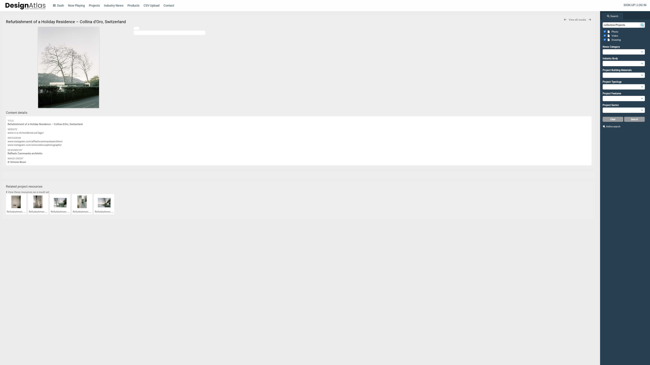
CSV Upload (151, 5)
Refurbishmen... (16, 211)
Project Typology (612, 81)
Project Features (612, 93)
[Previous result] (565, 19)
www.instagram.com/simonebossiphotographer (35, 145)
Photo (614, 31)
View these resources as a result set (28, 192)
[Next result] (590, 19)
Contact (169, 5)
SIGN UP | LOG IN (635, 5)
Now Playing (76, 5)
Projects (94, 5)
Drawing (615, 39)
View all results (578, 19)
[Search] (642, 25)
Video (614, 35)
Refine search (613, 126)
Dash (60, 5)
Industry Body (610, 58)
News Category (611, 46)
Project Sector (611, 105)
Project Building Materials (617, 70)
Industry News (113, 5)
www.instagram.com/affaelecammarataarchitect (35, 141)
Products (133, 5)
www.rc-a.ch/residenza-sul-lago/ (26, 132)
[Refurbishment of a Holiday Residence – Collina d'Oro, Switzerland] (68, 67)
